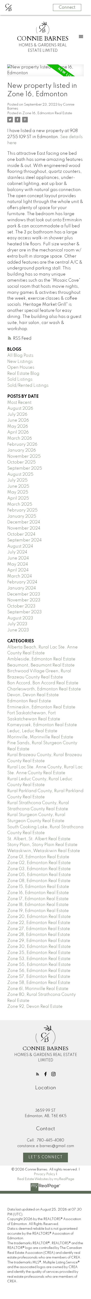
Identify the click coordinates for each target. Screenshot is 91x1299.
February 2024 (22, 582)
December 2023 (23, 594)
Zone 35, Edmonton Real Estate (38, 953)
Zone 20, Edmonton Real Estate (39, 917)
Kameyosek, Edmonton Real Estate (42, 725)
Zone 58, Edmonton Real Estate (38, 983)
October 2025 (21, 462)
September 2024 (24, 540)
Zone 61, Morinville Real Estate (37, 989)
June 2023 (18, 630)
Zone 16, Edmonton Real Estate (47, 113)
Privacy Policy (44, 1174)
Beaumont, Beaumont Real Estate (41, 665)
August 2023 (20, 618)
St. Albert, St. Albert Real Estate (38, 839)
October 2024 (21, 534)
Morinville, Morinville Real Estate (40, 737)
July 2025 (17, 480)
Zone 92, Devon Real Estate (35, 1007)
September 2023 (24, 612)
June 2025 (18, 486)
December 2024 (23, 522)
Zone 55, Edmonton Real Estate (39, 965)
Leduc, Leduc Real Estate (32, 731)
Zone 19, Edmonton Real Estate (38, 911)
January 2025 (21, 516)
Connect (67, 7)
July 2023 (17, 624)
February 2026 (22, 444)
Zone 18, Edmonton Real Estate (38, 905)
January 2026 (21, 450)
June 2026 (18, 420)
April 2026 (18, 432)
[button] (37, 1074)
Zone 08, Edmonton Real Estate (38, 881)
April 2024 (18, 570)
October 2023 (21, 606)
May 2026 (17, 426)
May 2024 (17, 564)
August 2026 (20, 408)
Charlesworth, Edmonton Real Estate (44, 689)
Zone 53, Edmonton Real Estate (38, 959)
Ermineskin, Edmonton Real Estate (41, 707)
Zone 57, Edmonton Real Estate (38, 977)
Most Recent (19, 403)
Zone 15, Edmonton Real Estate (38, 887)
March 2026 (19, 438)
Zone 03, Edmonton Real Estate (39, 869)
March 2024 (19, 576)
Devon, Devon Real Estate (33, 695)
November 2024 (23, 528)
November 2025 (24, 456)
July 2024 (17, 552)
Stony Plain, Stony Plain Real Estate (42, 845)
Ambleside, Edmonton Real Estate (41, 659)
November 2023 (23, 600)
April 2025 (18, 498)
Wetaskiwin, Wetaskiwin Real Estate (43, 851)
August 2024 (20, 546)
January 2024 (21, 588)
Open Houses (20, 367)
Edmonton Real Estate (29, 701)
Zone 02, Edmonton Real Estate (39, 863)
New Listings (20, 362)
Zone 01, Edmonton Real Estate (38, 857)
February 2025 (22, 510)
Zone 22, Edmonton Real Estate (38, 923)
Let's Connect (45, 1157)
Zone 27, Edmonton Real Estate (38, 929)
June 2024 (18, 558)
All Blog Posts (20, 355)
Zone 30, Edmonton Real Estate (39, 947)
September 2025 (24, 468)
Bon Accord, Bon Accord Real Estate (42, 683)
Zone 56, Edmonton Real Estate (38, 971)
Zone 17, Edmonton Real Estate (38, 899)
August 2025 (20, 474)
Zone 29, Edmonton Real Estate (38, 941)
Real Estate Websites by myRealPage (45, 1179)
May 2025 (17, 492)
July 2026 (17, 414)
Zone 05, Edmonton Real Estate (39, 875)
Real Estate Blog (23, 374)
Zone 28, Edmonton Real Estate (38, 935)
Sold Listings (19, 379)
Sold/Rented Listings (28, 385)
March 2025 (19, 504)
